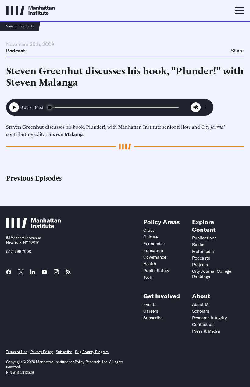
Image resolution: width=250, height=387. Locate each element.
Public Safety (156, 270)
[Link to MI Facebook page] (8, 274)
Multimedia (203, 251)
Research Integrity (209, 318)
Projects (200, 264)
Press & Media (206, 331)
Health (149, 264)
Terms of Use (16, 351)
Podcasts (201, 258)
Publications (204, 238)
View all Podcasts (20, 26)
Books (198, 244)
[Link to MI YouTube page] (44, 272)
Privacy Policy (41, 351)
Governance (154, 257)
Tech (147, 277)
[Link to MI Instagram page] (56, 274)
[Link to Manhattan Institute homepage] (33, 226)
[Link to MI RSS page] (68, 274)
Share (237, 50)
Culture (150, 237)
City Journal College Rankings (211, 273)
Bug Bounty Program (92, 351)
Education (153, 250)
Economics (154, 243)
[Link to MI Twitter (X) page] (20, 272)
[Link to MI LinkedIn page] (32, 274)
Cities (149, 230)
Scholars (200, 311)
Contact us (202, 324)
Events (149, 304)
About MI (201, 304)
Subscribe (152, 318)
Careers (150, 311)
